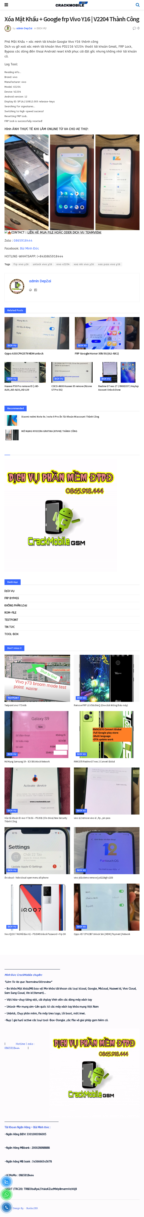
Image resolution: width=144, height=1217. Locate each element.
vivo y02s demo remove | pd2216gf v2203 (93, 877)
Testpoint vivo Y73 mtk (15, 705)
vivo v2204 (63, 264)
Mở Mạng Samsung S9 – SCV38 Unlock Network (27, 761)
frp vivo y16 (21, 264)
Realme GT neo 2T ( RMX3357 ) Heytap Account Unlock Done (118, 388)
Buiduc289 (32, 1208)
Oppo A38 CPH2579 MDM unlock (23, 353)
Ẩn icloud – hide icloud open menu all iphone (26, 877)
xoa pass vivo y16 (109, 264)
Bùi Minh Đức (29, 248)
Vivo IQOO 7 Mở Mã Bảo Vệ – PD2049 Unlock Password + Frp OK (35, 934)
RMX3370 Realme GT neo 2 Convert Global (94, 761)
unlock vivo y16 (42, 264)
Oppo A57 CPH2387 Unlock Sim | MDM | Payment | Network (102, 934)
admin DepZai (24, 28)
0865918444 (23, 240)
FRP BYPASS (11, 598)
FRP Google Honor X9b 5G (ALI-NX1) (97, 353)
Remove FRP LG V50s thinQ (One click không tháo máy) (101, 705)
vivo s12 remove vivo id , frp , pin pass (92, 818)
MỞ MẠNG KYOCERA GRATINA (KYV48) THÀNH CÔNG (49, 431)
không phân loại (15, 605)
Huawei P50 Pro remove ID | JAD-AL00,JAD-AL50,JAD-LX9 (21, 388)
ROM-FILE (10, 612)
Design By (18, 1208)
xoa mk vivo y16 (84, 264)
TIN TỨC (9, 627)
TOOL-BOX (11, 634)
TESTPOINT (11, 619)
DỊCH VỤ (41, 28)
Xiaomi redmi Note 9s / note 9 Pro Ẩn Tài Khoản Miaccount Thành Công (60, 416)
